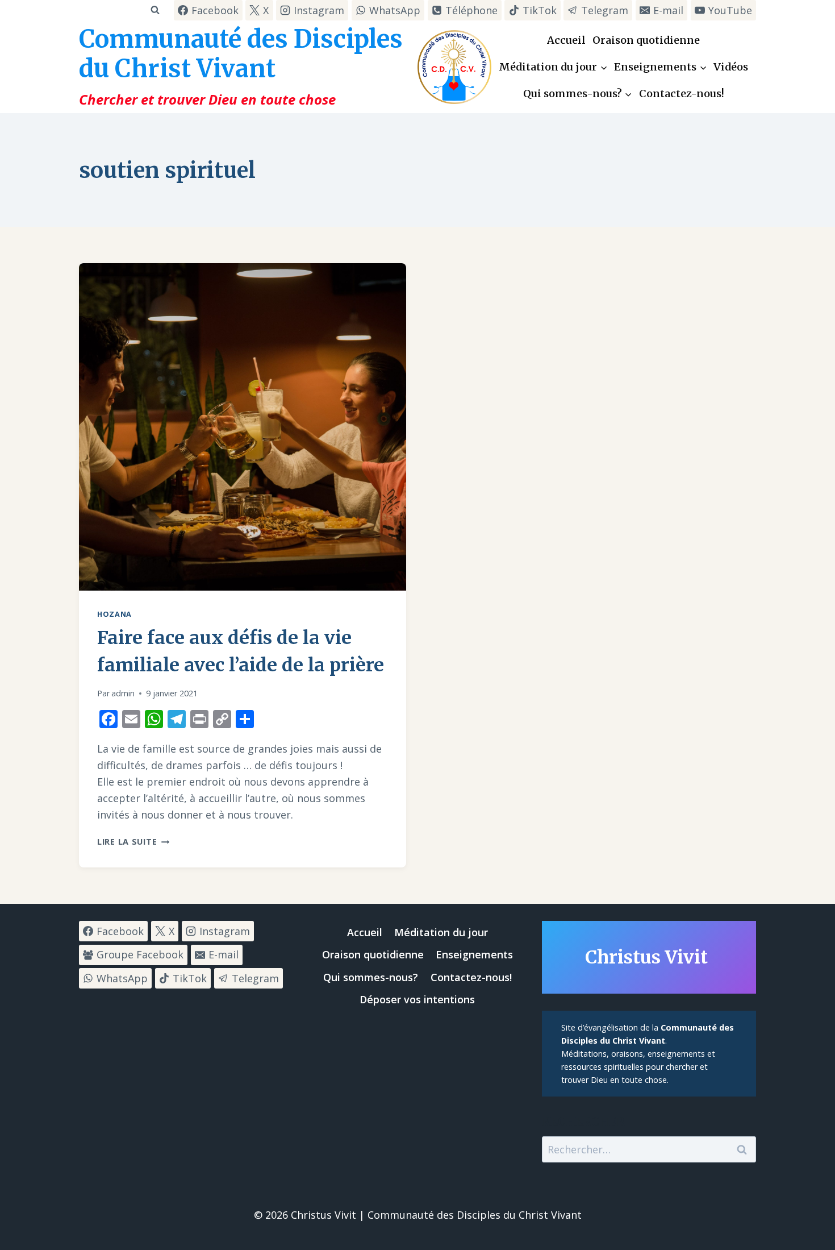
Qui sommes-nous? (370, 977)
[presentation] (242, 427)
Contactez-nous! (681, 93)
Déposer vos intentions (417, 999)
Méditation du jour (441, 932)
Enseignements (474, 954)
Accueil (566, 40)
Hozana (114, 614)
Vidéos (730, 66)
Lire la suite (133, 841)
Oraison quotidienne (646, 40)
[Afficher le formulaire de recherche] (155, 10)
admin (123, 693)
